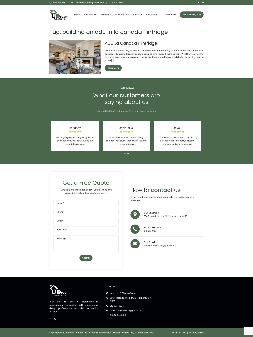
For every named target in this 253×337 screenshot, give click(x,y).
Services (88, 14)
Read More (113, 67)
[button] (124, 153)
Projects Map (122, 14)
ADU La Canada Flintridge (131, 43)
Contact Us (170, 14)
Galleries (104, 14)
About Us (137, 14)
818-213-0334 (59, 2)
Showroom (151, 14)
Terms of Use (179, 332)
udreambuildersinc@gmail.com (89, 2)
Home (77, 14)
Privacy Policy (196, 332)
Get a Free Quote (192, 14)
